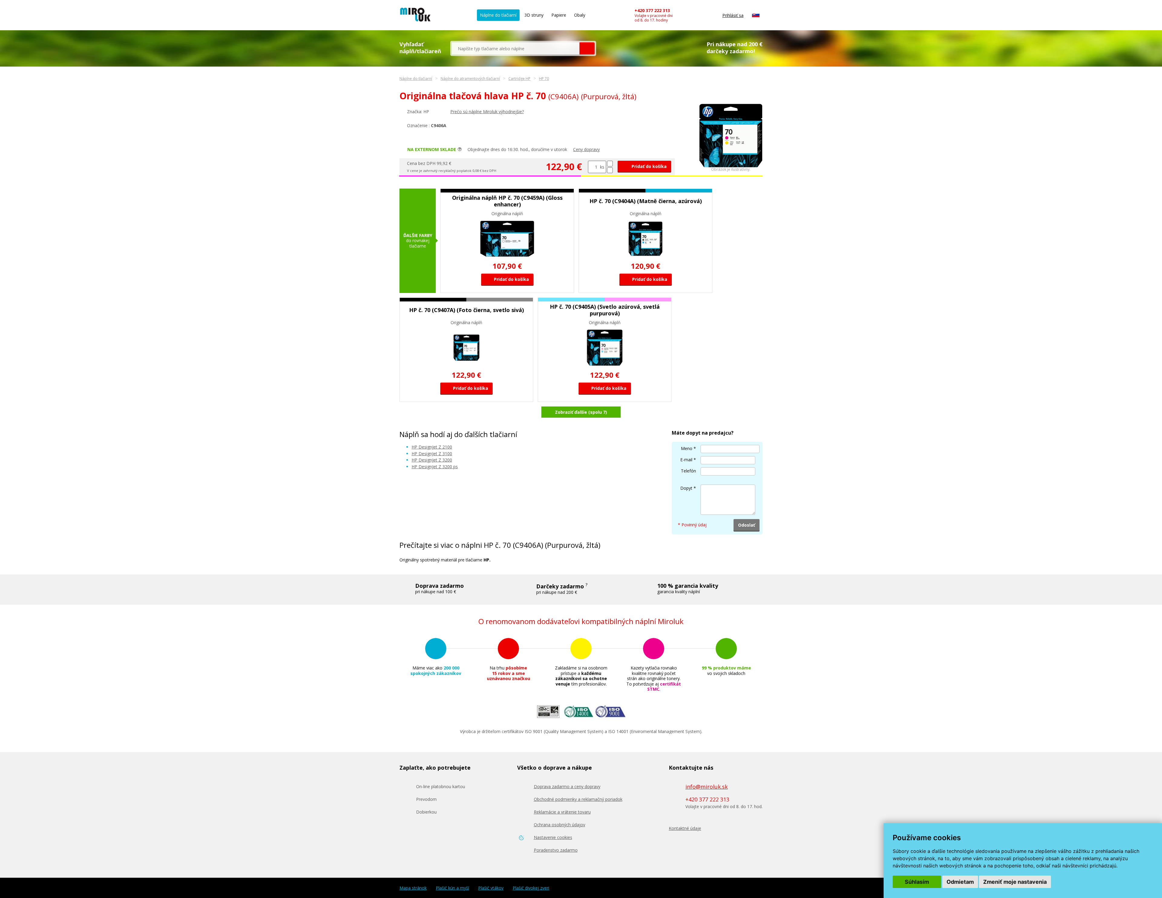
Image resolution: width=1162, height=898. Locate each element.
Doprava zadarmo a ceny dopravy (567, 786)
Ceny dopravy (586, 149)
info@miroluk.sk (706, 786)
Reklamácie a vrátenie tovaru (562, 812)
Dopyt (686, 488)
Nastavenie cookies (553, 837)
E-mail (686, 459)
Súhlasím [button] (917, 882)
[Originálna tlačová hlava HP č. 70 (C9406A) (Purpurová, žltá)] (731, 166)
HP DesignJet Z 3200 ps (435, 466)
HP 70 (544, 78)
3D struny (533, 15)
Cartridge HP (519, 78)
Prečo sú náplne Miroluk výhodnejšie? (487, 111)
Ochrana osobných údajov (559, 824)
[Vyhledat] (587, 48)
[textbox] (515, 48)
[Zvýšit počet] (610, 163)
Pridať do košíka (648, 166)
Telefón (688, 471)
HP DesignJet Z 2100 (432, 447)
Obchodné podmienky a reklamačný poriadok (578, 799)
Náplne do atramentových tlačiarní (470, 78)
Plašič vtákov (491, 888)
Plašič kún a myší (452, 888)
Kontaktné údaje (685, 828)
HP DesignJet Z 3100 (432, 453)
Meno (686, 448)
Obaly (579, 15)
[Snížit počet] (610, 170)
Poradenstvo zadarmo (556, 850)
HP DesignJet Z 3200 (432, 460)
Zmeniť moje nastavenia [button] (1015, 882)
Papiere (558, 15)
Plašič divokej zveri (531, 888)
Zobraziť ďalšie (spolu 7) (581, 412)
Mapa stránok (413, 888)
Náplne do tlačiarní (498, 15)
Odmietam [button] (960, 882)
